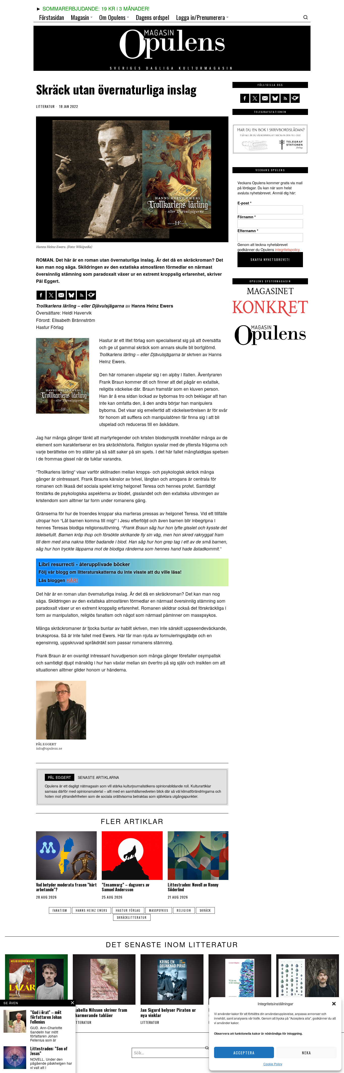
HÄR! (72, 580)
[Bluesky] (71, 295)
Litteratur (45, 106)
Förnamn (246, 216)
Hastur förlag (128, 910)
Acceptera (244, 1052)
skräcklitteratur (132, 917)
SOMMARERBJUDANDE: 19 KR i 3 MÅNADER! (96, 8)
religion (184, 910)
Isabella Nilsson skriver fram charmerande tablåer (100, 1012)
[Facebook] (41, 295)
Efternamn (247, 230)
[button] (333, 1003)
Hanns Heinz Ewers (91, 910)
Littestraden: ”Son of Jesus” (48, 1051)
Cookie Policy (272, 1064)
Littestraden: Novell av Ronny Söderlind (193, 887)
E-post (244, 202)
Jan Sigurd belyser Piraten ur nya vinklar (168, 1012)
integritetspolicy (287, 249)
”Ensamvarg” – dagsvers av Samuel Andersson (125, 887)
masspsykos (158, 910)
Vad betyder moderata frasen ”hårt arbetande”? (66, 887)
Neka (306, 1052)
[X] (51, 295)
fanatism (60, 910)
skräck (205, 910)
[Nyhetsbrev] (91, 295)
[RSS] (81, 295)
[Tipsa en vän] (61, 295)
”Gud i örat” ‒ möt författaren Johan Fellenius (45, 1017)
